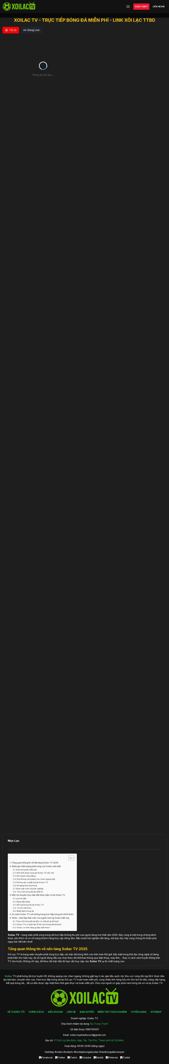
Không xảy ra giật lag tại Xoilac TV (32, 882)
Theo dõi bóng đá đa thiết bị (30, 892)
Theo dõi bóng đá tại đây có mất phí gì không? (37, 921)
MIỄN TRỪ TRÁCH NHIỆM (112, 1011)
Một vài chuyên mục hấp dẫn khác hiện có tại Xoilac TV (38, 895)
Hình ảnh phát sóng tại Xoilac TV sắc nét (35, 873)
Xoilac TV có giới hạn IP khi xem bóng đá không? (39, 924)
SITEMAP (156, 1011)
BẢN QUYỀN (87, 1011)
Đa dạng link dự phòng (27, 885)
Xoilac (11, 934)
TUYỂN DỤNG (139, 1011)
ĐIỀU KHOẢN (55, 1011)
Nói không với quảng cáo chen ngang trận (36, 879)
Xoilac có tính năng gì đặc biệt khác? (33, 927)
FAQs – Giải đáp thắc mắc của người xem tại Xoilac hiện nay (40, 918)
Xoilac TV (95, 961)
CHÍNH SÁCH (36, 1011)
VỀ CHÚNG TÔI (16, 1011)
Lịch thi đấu (21, 898)
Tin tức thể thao (24, 908)
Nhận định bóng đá (25, 911)
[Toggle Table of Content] (69, 858)
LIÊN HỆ (71, 1011)
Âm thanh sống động (26, 876)
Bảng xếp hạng (23, 902)
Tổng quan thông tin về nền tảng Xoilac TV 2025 (34, 862)
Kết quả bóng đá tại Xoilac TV (30, 905)
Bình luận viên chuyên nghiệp (29, 888)
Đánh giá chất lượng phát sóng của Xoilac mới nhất (36, 866)
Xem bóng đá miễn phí (26, 870)
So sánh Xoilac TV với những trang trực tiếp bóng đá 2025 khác (42, 914)
